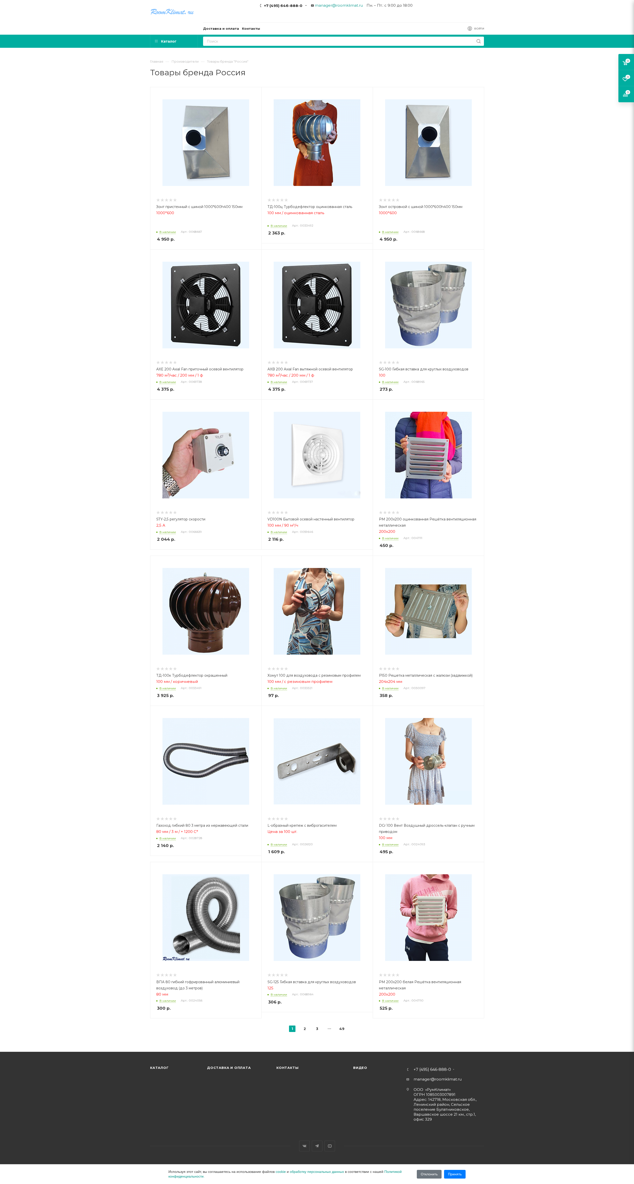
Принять (455, 1174)
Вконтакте (304, 1146)
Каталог (159, 1068)
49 (341, 1029)
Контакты (287, 1068)
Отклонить (429, 1174)
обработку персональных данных (317, 1172)
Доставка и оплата (229, 1068)
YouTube (329, 1146)
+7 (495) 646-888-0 (283, 5)
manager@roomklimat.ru (339, 5)
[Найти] (478, 41)
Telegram (317, 1146)
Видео (360, 1068)
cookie (281, 1172)
